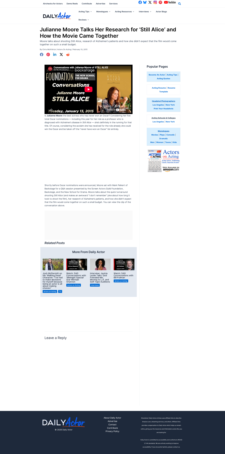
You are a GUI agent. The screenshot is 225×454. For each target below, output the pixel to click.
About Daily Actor (112, 418)
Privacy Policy (112, 431)
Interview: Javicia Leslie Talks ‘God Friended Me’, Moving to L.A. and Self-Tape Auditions (100, 277)
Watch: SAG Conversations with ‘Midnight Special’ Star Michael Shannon (76, 277)
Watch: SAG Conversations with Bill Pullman (123, 275)
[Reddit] (68, 54)
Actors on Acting (64, 49)
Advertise (112, 421)
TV (60, 291)
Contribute (112, 428)
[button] (179, 4)
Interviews (95, 285)
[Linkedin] (54, 54)
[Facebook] (41, 54)
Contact (112, 424)
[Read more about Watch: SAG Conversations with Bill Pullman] (124, 264)
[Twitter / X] (61, 54)
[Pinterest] (48, 54)
